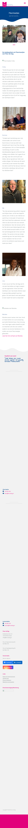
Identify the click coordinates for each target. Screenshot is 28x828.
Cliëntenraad (6, 682)
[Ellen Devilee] (14, 432)
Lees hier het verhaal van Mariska (12, 339)
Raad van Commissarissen (9, 680)
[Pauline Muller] (14, 564)
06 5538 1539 (8, 627)
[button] (25, 3)
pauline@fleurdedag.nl (10, 629)
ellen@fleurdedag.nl (9, 497)
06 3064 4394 (8, 495)
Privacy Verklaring (7, 684)
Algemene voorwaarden (8, 685)
